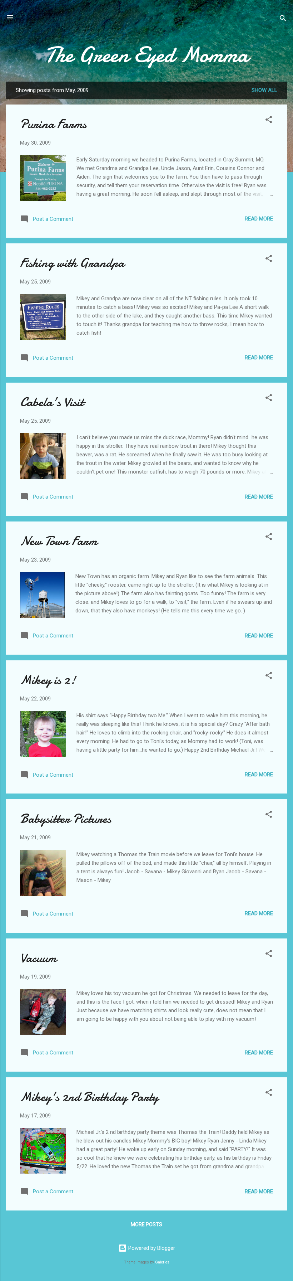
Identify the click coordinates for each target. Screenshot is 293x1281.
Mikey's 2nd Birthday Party (89, 1097)
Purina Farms (53, 124)
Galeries (162, 1262)
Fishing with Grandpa (72, 263)
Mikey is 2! (48, 680)
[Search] (283, 19)
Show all (264, 90)
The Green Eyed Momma (146, 54)
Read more (259, 218)
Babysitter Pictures (65, 819)
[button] (268, 120)
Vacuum (38, 958)
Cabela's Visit (52, 402)
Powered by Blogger (151, 1248)
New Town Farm (58, 541)
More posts (146, 1224)
